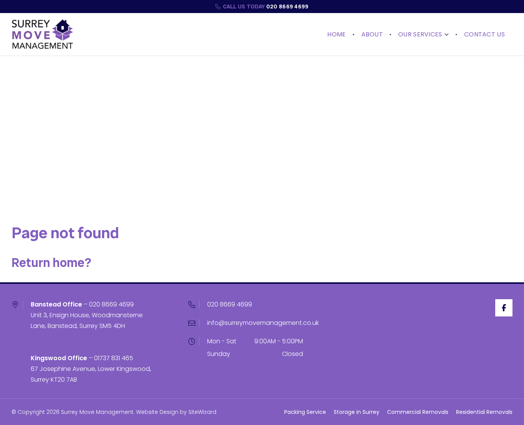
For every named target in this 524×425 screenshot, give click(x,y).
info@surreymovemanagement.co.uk (263, 322)
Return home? (51, 263)
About (372, 34)
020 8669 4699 (111, 304)
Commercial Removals (417, 412)
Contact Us (484, 34)
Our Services (420, 34)
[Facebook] (503, 307)
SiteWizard (202, 412)
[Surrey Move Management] (42, 34)
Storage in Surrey (356, 412)
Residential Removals (484, 412)
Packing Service (305, 412)
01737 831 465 (113, 358)
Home (336, 34)
